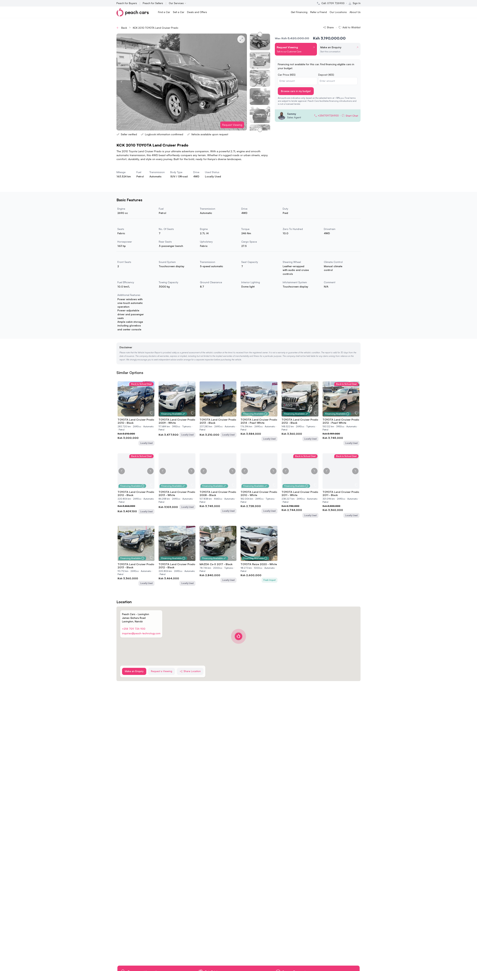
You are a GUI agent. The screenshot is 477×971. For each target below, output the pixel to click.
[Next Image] (150, 399)
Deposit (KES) (326, 74)
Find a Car (164, 12)
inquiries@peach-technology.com (141, 633)
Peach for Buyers (126, 3)
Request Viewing (232, 124)
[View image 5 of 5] (139, 414)
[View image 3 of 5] (136, 414)
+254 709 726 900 (133, 628)
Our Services (176, 3)
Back (124, 27)
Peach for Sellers (153, 3)
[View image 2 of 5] (134, 414)
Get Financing (299, 12)
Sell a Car (178, 12)
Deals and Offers (197, 12)
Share (330, 27)
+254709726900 (328, 115)
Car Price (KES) (287, 74)
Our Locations (338, 12)
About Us (355, 12)
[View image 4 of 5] (219, 414)
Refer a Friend (318, 12)
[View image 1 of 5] (132, 414)
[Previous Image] (122, 399)
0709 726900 (336, 3)
